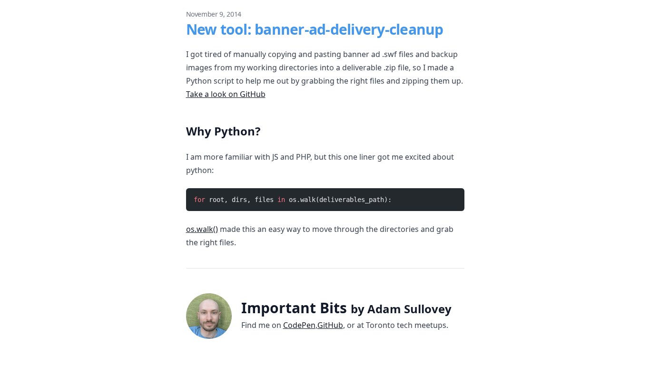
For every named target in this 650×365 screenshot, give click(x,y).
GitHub (330, 325)
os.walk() (202, 229)
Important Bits (346, 307)
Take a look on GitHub (226, 94)
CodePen (299, 325)
